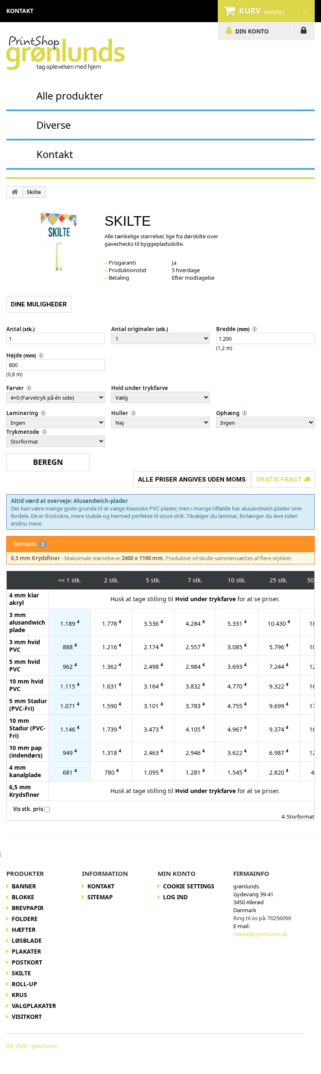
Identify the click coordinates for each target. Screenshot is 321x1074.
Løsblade (27, 940)
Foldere (25, 919)
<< (61, 580)
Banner (24, 886)
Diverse (53, 125)
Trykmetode (22, 432)
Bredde (226, 329)
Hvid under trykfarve (139, 388)
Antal (13, 329)
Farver (15, 388)
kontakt (19, 11)
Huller (119, 413)
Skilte (34, 192)
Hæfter (24, 930)
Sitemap (100, 897)
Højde (14, 355)
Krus (19, 995)
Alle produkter (69, 95)
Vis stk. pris (28, 809)
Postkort (27, 962)
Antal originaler (133, 329)
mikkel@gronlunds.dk (260, 934)
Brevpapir (27, 908)
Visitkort (27, 1016)
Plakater (26, 951)
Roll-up (24, 984)
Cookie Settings (188, 886)
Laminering (22, 413)
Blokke (23, 897)
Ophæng (227, 413)
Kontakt (54, 154)
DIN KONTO (252, 31)
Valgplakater (34, 1006)
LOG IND (303, 31)
